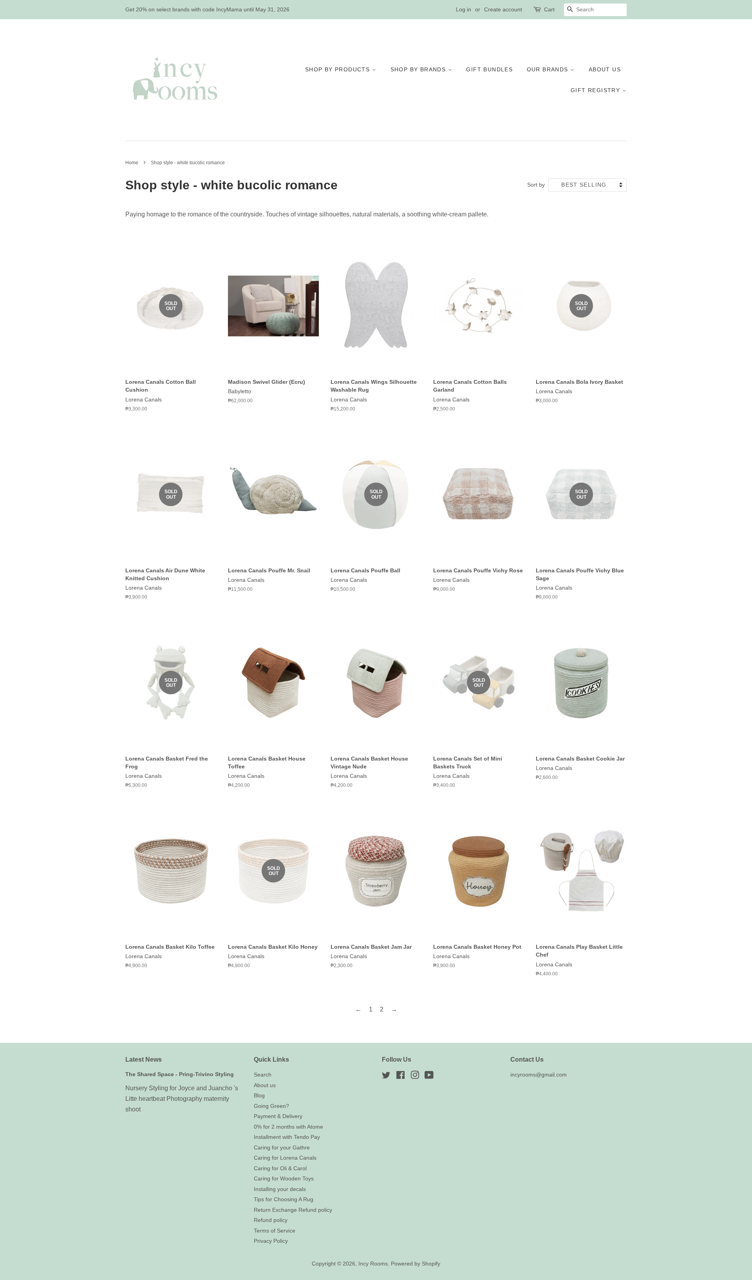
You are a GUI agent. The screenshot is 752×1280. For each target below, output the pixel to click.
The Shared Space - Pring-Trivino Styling (179, 1074)
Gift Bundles (489, 69)
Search (262, 1075)
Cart (549, 9)
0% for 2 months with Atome (288, 1127)
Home (131, 162)
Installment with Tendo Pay (287, 1137)
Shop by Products (338, 69)
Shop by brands (419, 69)
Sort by (536, 185)
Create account (503, 9)
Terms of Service (274, 1231)
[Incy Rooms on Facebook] (400, 1077)
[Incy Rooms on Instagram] (414, 1077)
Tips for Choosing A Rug (283, 1199)
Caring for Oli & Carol (280, 1168)
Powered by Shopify (415, 1264)
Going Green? (271, 1106)
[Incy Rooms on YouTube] (429, 1077)
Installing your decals (280, 1189)
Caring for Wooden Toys (284, 1179)
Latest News (143, 1059)
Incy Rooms (373, 1264)
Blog (259, 1095)
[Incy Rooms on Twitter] (386, 1077)
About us (605, 69)
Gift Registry (596, 90)
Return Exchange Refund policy (293, 1210)
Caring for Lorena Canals (285, 1158)
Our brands (548, 69)
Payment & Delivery (278, 1116)
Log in (463, 9)
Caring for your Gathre (282, 1148)
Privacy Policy (271, 1241)
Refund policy (270, 1220)
